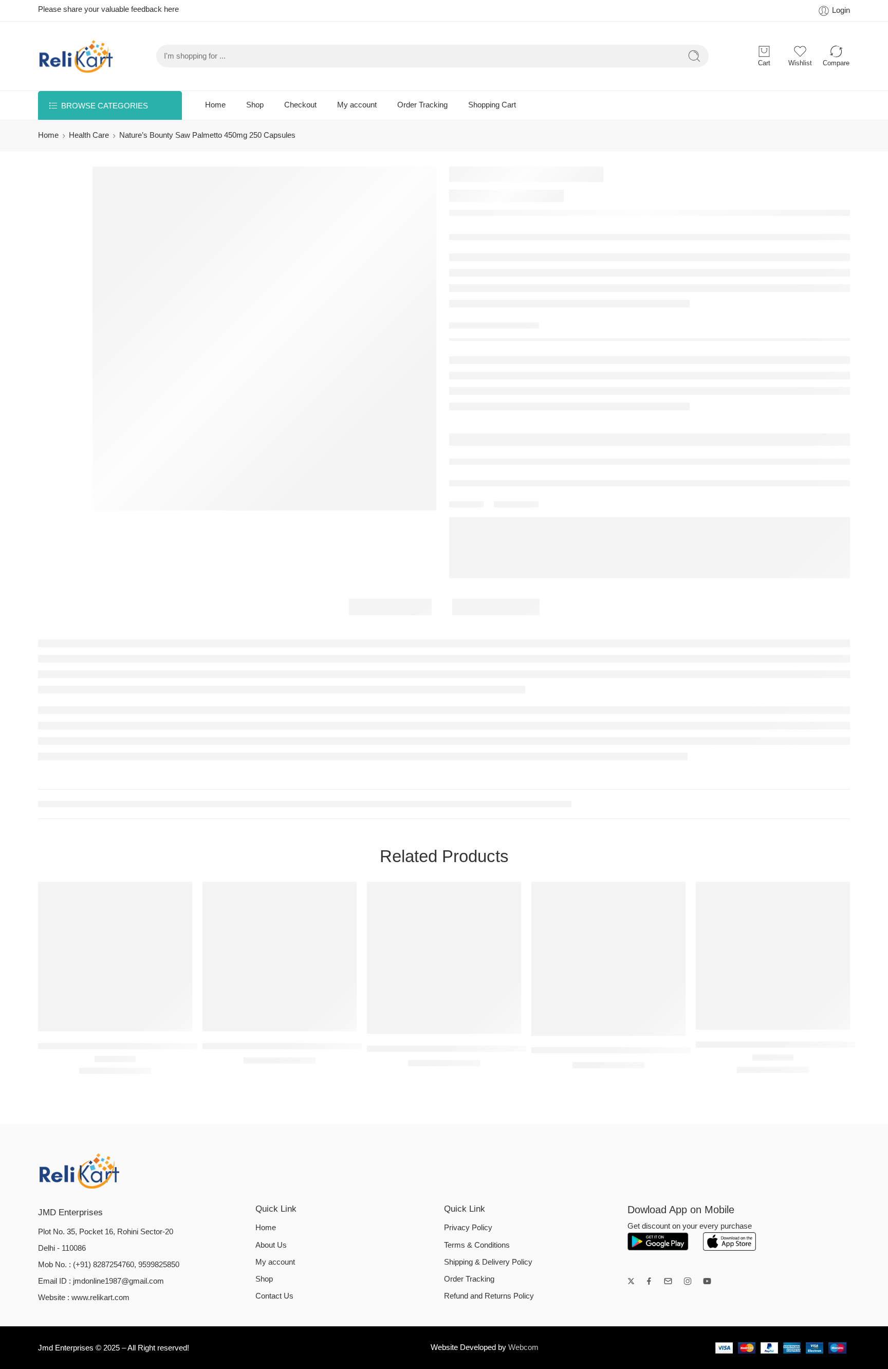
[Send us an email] (668, 1281)
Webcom (523, 1347)
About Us (271, 1245)
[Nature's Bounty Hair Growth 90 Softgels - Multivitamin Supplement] (608, 959)
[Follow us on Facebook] (649, 1281)
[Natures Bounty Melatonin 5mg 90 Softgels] (279, 956)
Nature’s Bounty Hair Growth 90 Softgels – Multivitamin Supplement (661, 1050)
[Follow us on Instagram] (687, 1281)
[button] (95, 1021)
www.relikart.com (100, 1297)
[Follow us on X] (631, 1281)
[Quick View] (115, 1021)
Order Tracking (422, 105)
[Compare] (136, 1021)
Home (215, 105)
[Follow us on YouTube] (707, 1281)
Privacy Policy (468, 1228)
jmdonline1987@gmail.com (118, 1281)
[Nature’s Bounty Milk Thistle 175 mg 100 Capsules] (444, 958)
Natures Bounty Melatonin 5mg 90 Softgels (284, 1046)
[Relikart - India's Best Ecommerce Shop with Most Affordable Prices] (76, 56)
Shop (255, 105)
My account (357, 105)
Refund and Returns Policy (489, 1296)
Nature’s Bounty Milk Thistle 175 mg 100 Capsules (464, 1048)
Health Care (89, 135)
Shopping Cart (492, 105)
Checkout (300, 105)
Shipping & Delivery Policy (488, 1262)
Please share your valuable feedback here (108, 9)
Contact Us (274, 1296)
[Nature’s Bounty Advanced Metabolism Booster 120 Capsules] (773, 956)
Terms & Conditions (477, 1245)
